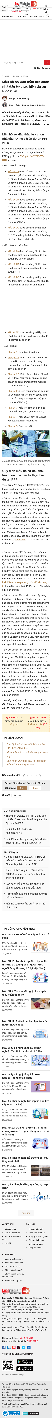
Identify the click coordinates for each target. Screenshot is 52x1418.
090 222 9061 (39, 717)
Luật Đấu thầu (19, 539)
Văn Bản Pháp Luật (10, 1404)
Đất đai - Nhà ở (37, 16)
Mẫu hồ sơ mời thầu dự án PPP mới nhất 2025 (26, 905)
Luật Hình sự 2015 (15, 1407)
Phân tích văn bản (37, 1233)
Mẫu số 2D (13, 332)
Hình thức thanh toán (14, 1262)
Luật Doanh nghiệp (29, 1404)
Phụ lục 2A (13, 357)
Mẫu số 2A (13, 251)
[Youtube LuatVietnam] (14, 1348)
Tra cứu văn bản (36, 1229)
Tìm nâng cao (43, 68)
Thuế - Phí (21, 16)
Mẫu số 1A (13, 171)
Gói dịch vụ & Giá (26, 8)
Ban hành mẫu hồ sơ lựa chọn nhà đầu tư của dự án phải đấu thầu (25, 886)
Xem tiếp (26, 1213)
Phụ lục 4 (12, 417)
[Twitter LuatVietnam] (24, 1348)
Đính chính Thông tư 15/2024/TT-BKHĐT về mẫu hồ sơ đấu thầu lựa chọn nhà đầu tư (25, 874)
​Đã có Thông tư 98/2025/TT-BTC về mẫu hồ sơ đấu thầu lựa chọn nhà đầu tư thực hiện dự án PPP (25, 860)
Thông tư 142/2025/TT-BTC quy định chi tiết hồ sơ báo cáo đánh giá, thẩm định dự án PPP (26, 819)
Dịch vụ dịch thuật (36, 1240)
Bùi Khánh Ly (23, 98)
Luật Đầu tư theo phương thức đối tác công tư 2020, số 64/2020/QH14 (27, 841)
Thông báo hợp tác (13, 1280)
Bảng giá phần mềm (14, 1259)
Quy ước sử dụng (12, 1266)
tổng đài (14, 724)
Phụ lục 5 (12, 426)
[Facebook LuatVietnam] (4, 1348)
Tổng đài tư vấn (36, 1248)
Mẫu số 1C (13, 227)
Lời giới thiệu (10, 1229)
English (39, 8)
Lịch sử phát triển (12, 1233)
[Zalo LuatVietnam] (9, 1348)
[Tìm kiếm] (47, 62)
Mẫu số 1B (13, 199)
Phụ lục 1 (12, 352)
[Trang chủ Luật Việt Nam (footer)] (26, 1290)
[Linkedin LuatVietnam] (29, 1348)
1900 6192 (14, 717)
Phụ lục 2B (13, 374)
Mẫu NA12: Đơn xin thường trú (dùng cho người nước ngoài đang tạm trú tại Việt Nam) (25, 1131)
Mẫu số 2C (13, 277)
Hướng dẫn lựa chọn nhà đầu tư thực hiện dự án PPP (26, 895)
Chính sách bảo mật (14, 1270)
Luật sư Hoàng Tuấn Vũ (33, 105)
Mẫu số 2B (13, 264)
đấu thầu (17, 795)
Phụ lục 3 (12, 407)
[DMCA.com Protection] (30, 1414)
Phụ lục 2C (13, 391)
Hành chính (7, 16)
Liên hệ (8, 1243)
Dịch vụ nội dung (36, 1244)
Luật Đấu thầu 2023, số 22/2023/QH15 (19, 831)
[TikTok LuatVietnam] (19, 1348)
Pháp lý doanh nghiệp (38, 1236)
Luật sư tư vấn (35, 724)
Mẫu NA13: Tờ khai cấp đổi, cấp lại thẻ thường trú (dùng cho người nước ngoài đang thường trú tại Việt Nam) (25, 965)
